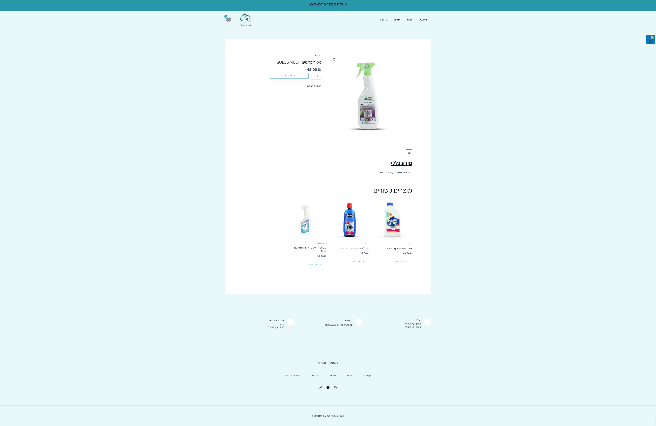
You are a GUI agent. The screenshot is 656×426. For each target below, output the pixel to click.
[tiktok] (320, 387)
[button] (334, 60)
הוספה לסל (289, 75)
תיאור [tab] (409, 152)
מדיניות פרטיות (292, 375)
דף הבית (423, 19)
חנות (409, 19)
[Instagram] (335, 387)
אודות (397, 19)
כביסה (318, 55)
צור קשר (383, 19)
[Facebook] (328, 387)
